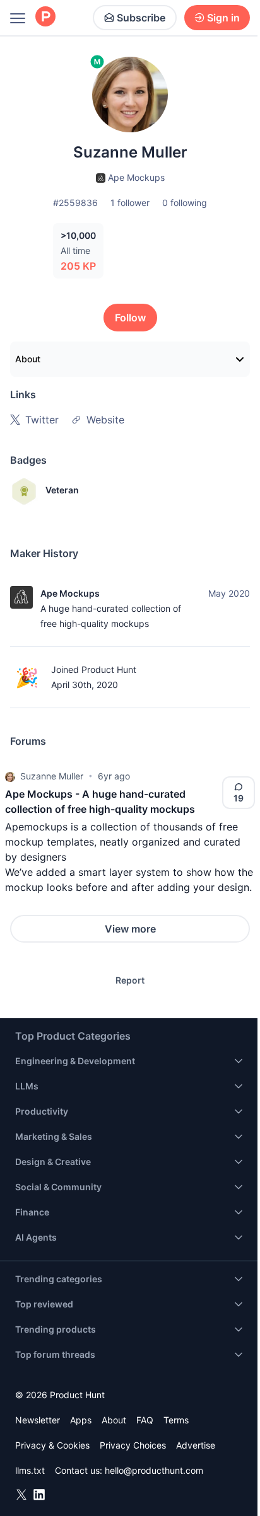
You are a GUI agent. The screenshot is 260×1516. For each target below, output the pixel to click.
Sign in (223, 17)
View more (130, 928)
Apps (81, 1420)
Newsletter (37, 1420)
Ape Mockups (70, 593)
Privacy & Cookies (52, 1445)
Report (130, 980)
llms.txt (30, 1470)
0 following (184, 202)
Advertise (195, 1445)
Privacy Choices (133, 1445)
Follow (130, 317)
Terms (176, 1420)
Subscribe (141, 17)
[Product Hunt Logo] (45, 17)
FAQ (144, 1420)
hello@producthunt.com (154, 1470)
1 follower (130, 202)
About (27, 358)
